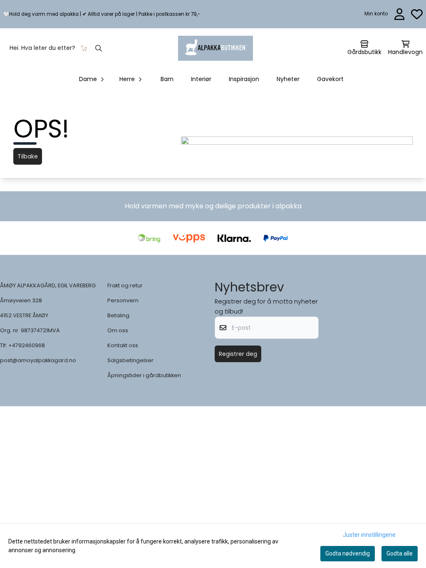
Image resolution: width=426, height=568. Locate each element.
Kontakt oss (122, 345)
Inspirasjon (244, 79)
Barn (167, 79)
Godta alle (399, 553)
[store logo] (215, 48)
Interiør (201, 79)
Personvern (123, 300)
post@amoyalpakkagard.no (38, 360)
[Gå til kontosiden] (399, 14)
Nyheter (288, 79)
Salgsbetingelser (130, 360)
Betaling (118, 315)
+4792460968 (26, 345)
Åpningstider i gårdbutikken (144, 375)
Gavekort (330, 79)
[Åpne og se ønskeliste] (417, 14)
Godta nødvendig (347, 553)
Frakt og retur (125, 285)
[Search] (99, 48)
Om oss (117, 330)
